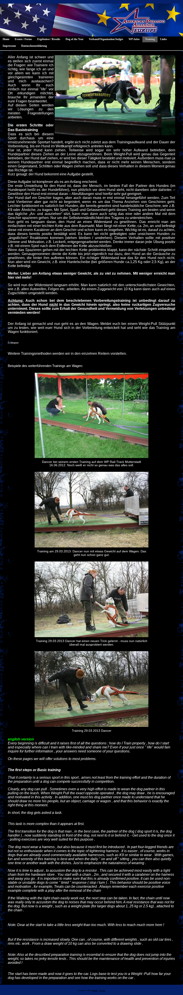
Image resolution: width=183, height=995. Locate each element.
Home (6, 39)
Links (163, 39)
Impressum (9, 45)
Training (150, 39)
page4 (95, 990)
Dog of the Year (74, 39)
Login (102, 990)
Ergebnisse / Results (48, 39)
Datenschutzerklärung (34, 45)
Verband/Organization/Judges (106, 39)
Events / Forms (23, 39)
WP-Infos (134, 39)
